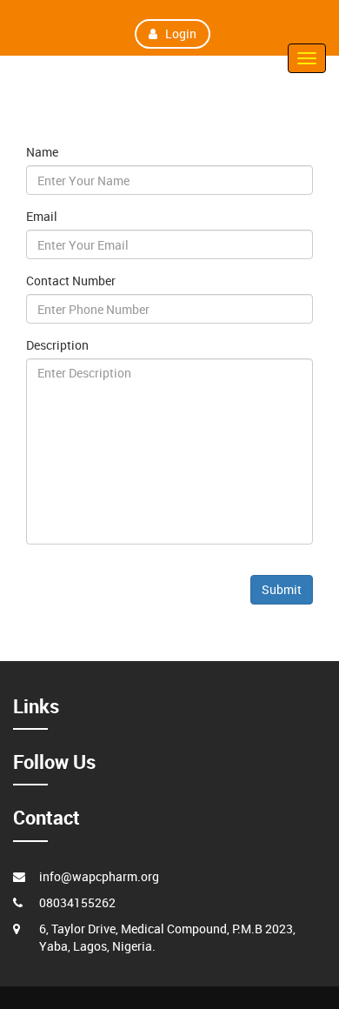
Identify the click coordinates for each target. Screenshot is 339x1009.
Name (42, 152)
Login (180, 33)
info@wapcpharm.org (99, 876)
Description (57, 345)
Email (41, 216)
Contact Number (71, 280)
